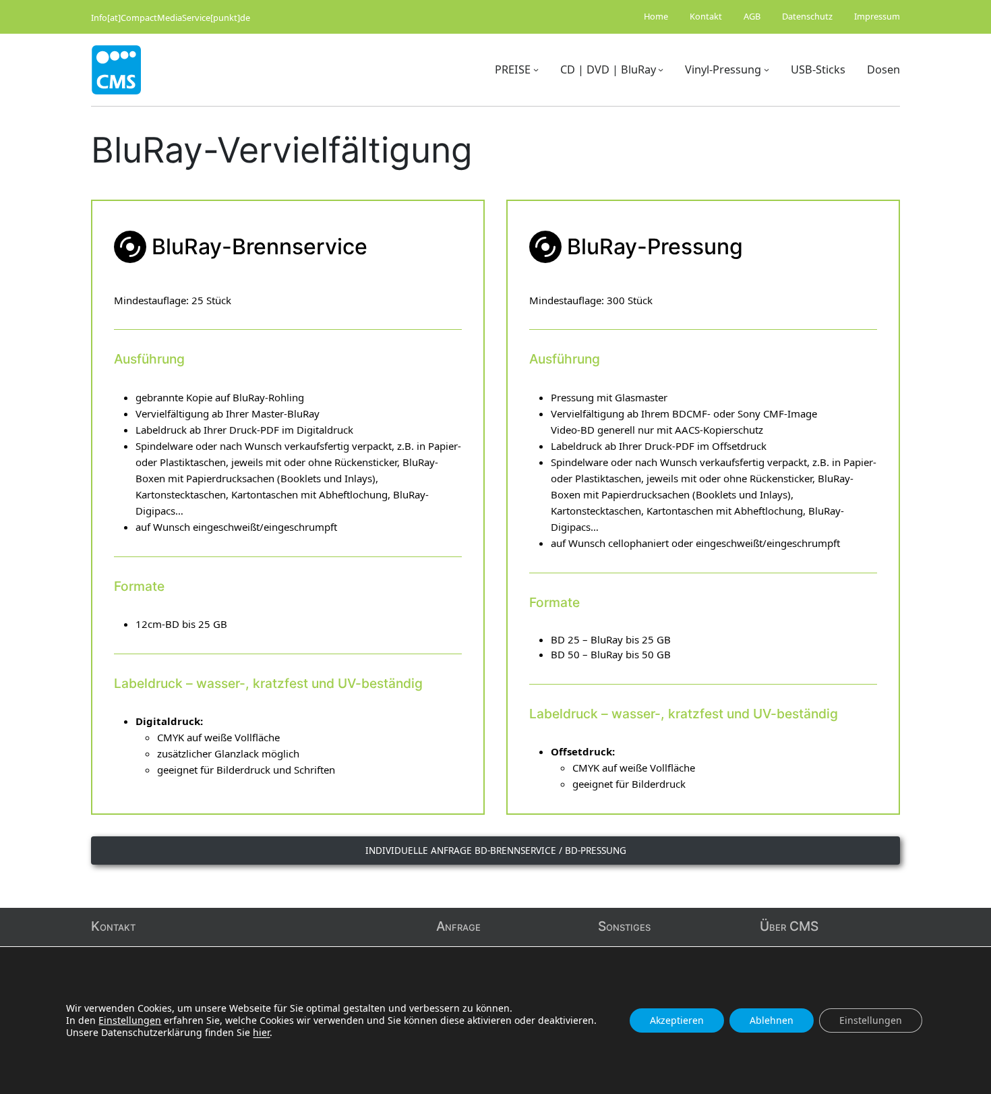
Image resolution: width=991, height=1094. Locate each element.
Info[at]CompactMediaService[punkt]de (170, 17)
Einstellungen (129, 1020)
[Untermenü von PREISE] (536, 69)
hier (261, 1032)
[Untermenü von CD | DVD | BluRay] (660, 69)
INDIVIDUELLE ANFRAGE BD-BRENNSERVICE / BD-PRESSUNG (495, 850)
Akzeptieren (677, 1020)
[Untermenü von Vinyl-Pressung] (766, 69)
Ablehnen (771, 1020)
